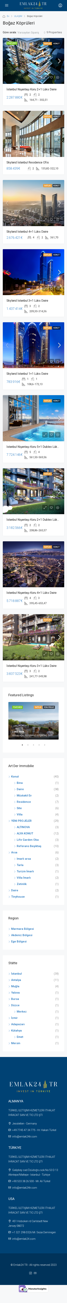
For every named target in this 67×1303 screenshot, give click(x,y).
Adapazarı (18, 1024)
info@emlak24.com (24, 1238)
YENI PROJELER (21, 820)
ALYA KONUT (25, 833)
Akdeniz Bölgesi (21, 935)
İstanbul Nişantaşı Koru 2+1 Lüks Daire (32, 89)
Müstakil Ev (24, 795)
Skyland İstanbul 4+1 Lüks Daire (27, 231)
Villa (20, 814)
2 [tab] (30, 746)
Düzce (15, 1005)
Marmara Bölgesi (22, 929)
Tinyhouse (18, 896)
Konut (56, 44)
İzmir (14, 1018)
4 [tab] (41, 746)
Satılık (47, 44)
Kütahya (16, 1030)
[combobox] (31, 32)
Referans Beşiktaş (29, 846)
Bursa (15, 999)
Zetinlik (22, 884)
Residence (24, 802)
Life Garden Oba (28, 839)
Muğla (15, 986)
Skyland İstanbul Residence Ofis (28, 162)
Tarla (20, 865)
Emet (20, 1037)
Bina (20, 783)
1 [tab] (24, 746)
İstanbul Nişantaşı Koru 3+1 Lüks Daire (32, 666)
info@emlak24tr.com (24, 1136)
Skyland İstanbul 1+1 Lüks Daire (27, 373)
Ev (8, 16)
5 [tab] (46, 746)
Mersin (15, 1043)
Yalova (15, 992)
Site (19, 808)
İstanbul (16, 973)
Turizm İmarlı (25, 871)
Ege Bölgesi (19, 941)
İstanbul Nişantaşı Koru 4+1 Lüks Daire (32, 593)
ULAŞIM (18, 16)
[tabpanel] (33, 721)
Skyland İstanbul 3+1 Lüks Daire (27, 300)
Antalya (16, 980)
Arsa (14, 852)
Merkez (22, 1011)
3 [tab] (35, 746)
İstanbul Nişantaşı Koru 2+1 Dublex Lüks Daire (36, 519)
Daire (20, 789)
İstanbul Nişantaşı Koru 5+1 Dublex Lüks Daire (36, 447)
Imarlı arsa (24, 858)
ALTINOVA (23, 827)
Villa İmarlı (24, 877)
